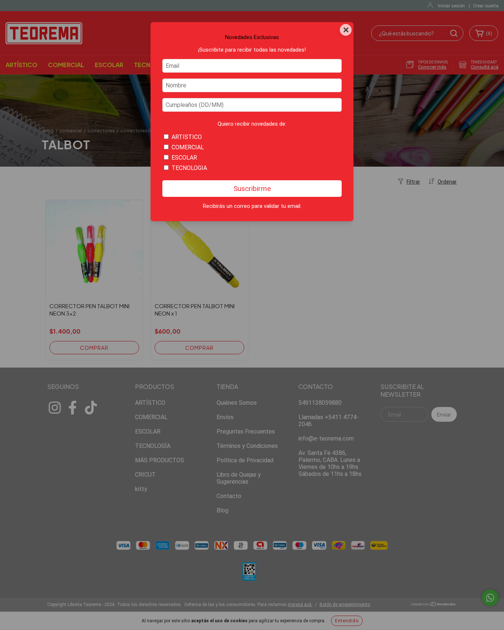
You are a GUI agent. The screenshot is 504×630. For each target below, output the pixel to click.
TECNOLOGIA (189, 167)
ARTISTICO (187, 136)
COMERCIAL (188, 147)
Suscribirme (252, 188)
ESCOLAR (184, 157)
